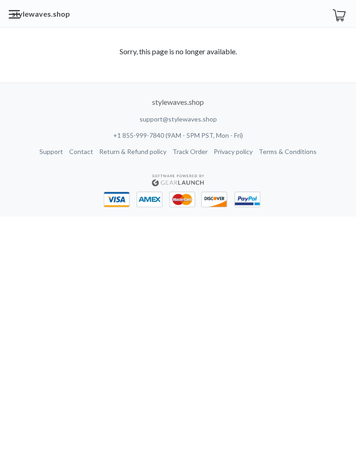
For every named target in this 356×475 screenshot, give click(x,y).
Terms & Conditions (288, 151)
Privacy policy (233, 151)
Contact (81, 151)
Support (51, 151)
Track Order (190, 151)
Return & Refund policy (132, 151)
